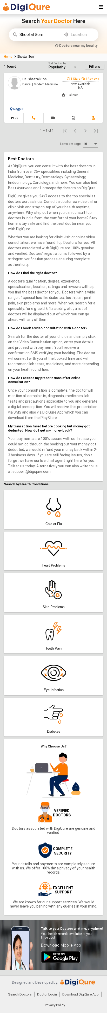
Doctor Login (47, 994)
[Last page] (96, 130)
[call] (33, 118)
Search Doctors (20, 994)
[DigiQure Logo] (28, 8)
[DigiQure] (77, 984)
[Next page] (85, 130)
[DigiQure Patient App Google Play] (61, 961)
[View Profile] (93, 118)
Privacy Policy (55, 1005)
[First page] (64, 130)
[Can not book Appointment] (73, 118)
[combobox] (40, 35)
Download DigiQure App (80, 994)
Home (8, 56)
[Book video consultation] (53, 118)
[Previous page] (75, 130)
